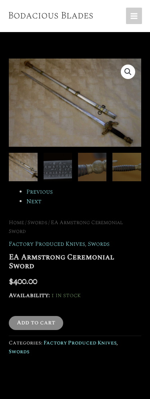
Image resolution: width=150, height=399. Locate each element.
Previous (39, 192)
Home (16, 223)
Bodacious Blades (50, 15)
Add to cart (36, 322)
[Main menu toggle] (134, 16)
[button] (128, 72)
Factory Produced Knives (47, 244)
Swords (37, 223)
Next (34, 201)
